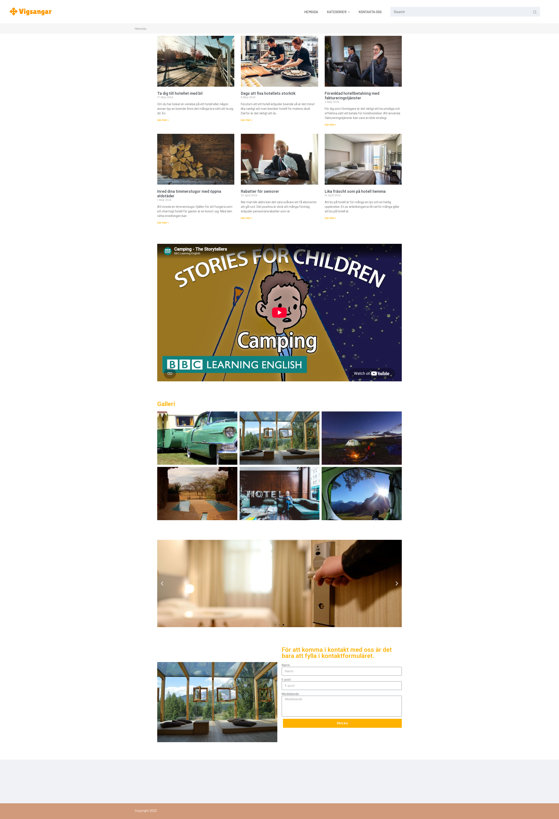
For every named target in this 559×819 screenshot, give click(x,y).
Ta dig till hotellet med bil (180, 93)
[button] (162, 583)
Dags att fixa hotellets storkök (268, 93)
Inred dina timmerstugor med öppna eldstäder (189, 193)
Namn (286, 665)
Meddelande (290, 694)
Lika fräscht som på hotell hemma (355, 191)
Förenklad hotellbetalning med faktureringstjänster (352, 95)
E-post (286, 679)
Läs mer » (163, 120)
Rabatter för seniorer (260, 191)
